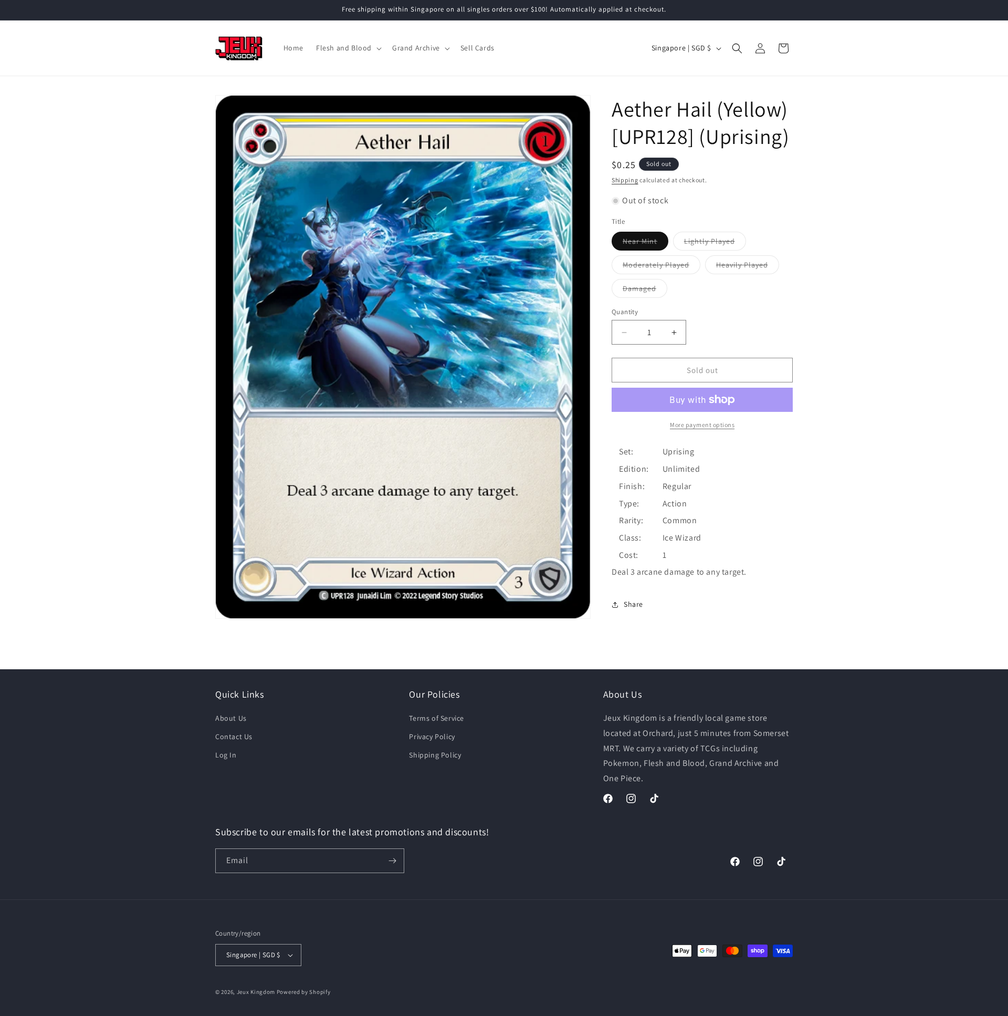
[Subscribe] (392, 860)
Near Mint (645, 243)
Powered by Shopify (304, 992)
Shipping (625, 180)
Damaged (645, 290)
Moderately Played (661, 267)
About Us (231, 718)
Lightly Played (715, 243)
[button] (348, 48)
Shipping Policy (435, 755)
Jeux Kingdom (256, 992)
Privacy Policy (432, 737)
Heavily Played (747, 267)
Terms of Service (436, 718)
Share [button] (633, 604)
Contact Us (234, 737)
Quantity (625, 311)
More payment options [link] (702, 425)
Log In (226, 755)
